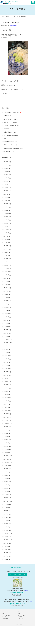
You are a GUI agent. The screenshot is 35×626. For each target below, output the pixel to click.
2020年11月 (7, 381)
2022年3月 (6, 330)
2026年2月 (6, 181)
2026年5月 (6, 171)
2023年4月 (6, 287)
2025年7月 (6, 200)
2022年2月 (6, 333)
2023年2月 (6, 294)
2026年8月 (6, 161)
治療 (3, 613)
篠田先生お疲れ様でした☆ (10, 141)
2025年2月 (6, 216)
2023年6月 (6, 281)
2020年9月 (6, 388)
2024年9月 (6, 233)
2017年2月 (6, 527)
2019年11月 (7, 420)
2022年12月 (7, 300)
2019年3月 (6, 446)
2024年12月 (7, 223)
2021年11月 (7, 342)
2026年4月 (6, 174)
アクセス (20, 611)
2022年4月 (6, 326)
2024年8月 (6, 236)
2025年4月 (6, 210)
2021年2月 (6, 372)
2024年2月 (6, 255)
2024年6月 (6, 242)
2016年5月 (6, 556)
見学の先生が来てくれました (11, 119)
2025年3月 (6, 213)
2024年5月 (6, 245)
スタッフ (4, 616)
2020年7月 (6, 394)
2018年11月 (7, 459)
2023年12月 (7, 262)
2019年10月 (7, 423)
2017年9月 (6, 504)
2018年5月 (6, 478)
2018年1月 (6, 491)
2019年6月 (6, 436)
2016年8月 (6, 546)
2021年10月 (7, 346)
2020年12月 (7, 378)
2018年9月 (6, 465)
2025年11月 (7, 187)
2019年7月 (6, 433)
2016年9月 (6, 543)
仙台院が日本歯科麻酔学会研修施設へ (13, 148)
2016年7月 (6, 549)
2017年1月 (6, 530)
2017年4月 (6, 520)
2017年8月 (6, 507)
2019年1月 (6, 452)
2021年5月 (6, 362)
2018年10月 (7, 462)
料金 (19, 613)
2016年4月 (6, 559)
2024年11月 (7, 226)
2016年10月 (7, 540)
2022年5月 (6, 323)
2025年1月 (6, 220)
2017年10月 (7, 501)
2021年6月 (6, 359)
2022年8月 (6, 313)
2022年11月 (7, 304)
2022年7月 (6, 317)
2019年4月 (6, 443)
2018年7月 (6, 472)
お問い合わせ (5, 618)
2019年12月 (7, 417)
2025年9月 (6, 194)
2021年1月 (6, 375)
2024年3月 (6, 252)
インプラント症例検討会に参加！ (12, 125)
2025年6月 (6, 203)
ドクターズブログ (6, 615)
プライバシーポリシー (7, 620)
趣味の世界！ (7, 128)
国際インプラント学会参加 (10, 122)
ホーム (3, 611)
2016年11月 (7, 536)
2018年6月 (6, 475)
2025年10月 (7, 191)
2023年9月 (6, 271)
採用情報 (20, 616)
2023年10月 (7, 268)
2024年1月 (6, 258)
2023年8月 (6, 275)
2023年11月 (7, 265)
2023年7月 (6, 278)
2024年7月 (6, 239)
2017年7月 (6, 510)
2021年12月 (7, 339)
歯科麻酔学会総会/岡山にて (11, 132)
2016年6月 (6, 552)
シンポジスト (7, 138)
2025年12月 (7, 184)
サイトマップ (21, 618)
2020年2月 (6, 410)
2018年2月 (6, 488)
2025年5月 (6, 207)
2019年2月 (6, 449)
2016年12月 (7, 533)
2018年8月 (6, 468)
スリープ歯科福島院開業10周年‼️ (12, 112)
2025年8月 (6, 197)
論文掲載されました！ (9, 151)
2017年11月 (7, 498)
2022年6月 (6, 320)
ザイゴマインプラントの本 (10, 145)
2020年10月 (7, 384)
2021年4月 (6, 365)
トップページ (4, 16)
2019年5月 (6, 439)
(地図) (26, 590)
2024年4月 (6, 249)
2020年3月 (6, 407)
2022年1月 (6, 336)
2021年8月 (6, 352)
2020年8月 (6, 391)
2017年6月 (6, 514)
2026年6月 (6, 168)
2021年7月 (6, 355)
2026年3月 (6, 178)
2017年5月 (6, 517)
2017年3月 (6, 523)
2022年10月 (7, 307)
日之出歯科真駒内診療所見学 (11, 135)
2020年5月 (6, 401)
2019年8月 (6, 430)
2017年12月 (7, 494)
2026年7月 (6, 165)
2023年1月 (6, 297)
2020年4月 (6, 404)
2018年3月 (6, 485)
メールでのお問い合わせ (18, 574)
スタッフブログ (12, 16)
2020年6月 (6, 397)
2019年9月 (6, 426)
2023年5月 (6, 284)
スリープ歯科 (19, 624)
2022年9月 (6, 310)
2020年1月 (6, 414)
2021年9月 (6, 349)
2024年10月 (7, 229)
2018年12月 (7, 456)
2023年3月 (6, 291)
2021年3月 (6, 368)
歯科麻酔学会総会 (8, 116)
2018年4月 (6, 481)
